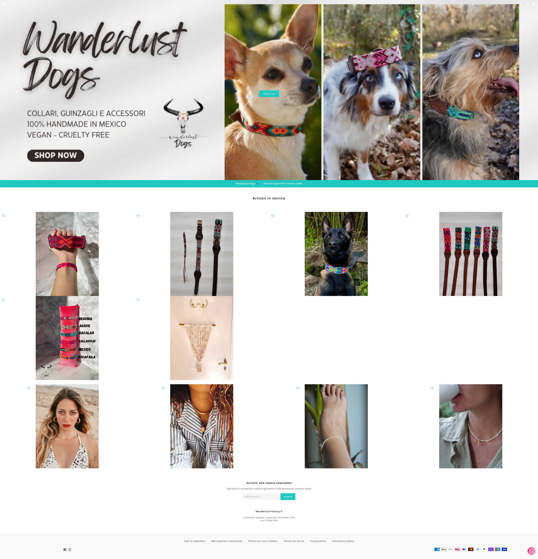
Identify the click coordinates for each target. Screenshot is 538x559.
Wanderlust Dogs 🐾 (247, 183)
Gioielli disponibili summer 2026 (283, 183)
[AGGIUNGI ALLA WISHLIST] (3, 215)
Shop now (269, 93)
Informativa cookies (343, 541)
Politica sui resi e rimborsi (263, 541)
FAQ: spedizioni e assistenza (226, 541)
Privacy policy (318, 541)
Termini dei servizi (294, 541)
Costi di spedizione (194, 541)
